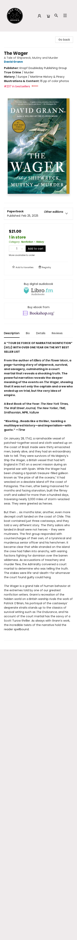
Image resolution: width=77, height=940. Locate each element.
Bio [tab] (28, 333)
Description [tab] (12, 333)
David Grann (13, 62)
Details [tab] (40, 333)
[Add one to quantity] (22, 248)
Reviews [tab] (57, 333)
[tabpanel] (38, 491)
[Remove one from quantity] (11, 248)
